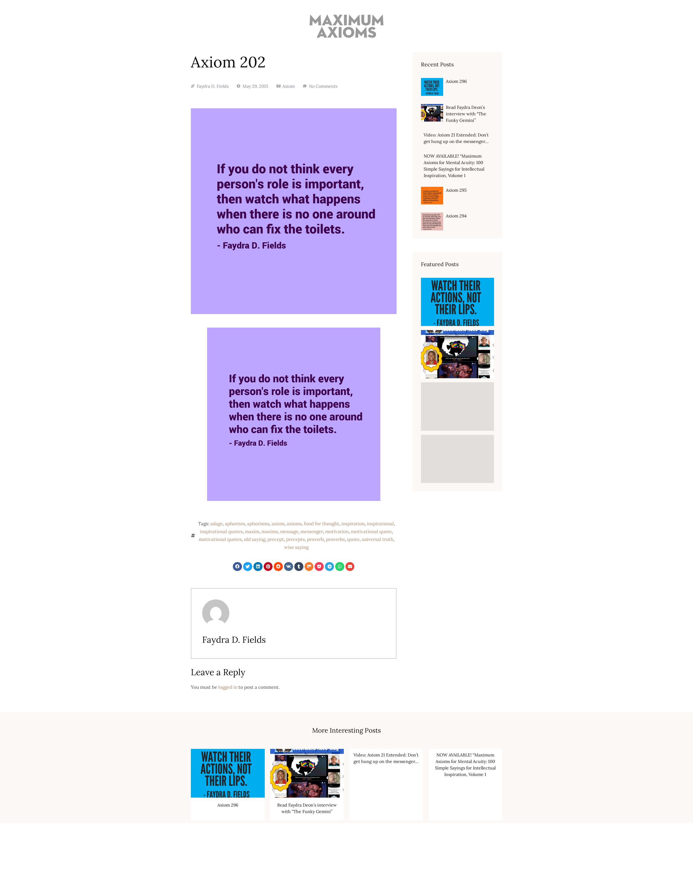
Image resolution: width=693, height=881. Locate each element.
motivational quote (371, 531)
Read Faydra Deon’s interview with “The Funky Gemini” (466, 114)
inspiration (353, 524)
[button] (237, 566)
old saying (254, 539)
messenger (311, 531)
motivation (337, 531)
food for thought (321, 524)
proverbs (335, 539)
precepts (295, 539)
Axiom (288, 86)
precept (275, 539)
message (289, 531)
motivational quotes (220, 539)
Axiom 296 (456, 81)
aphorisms (258, 524)
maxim (252, 531)
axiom (278, 524)
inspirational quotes (221, 531)
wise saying (296, 547)
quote (353, 539)
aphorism (235, 524)
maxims (269, 531)
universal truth (377, 539)
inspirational (380, 524)
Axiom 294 (456, 215)
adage (216, 524)
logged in (227, 687)
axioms (294, 524)
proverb (315, 539)
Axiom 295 (456, 190)
